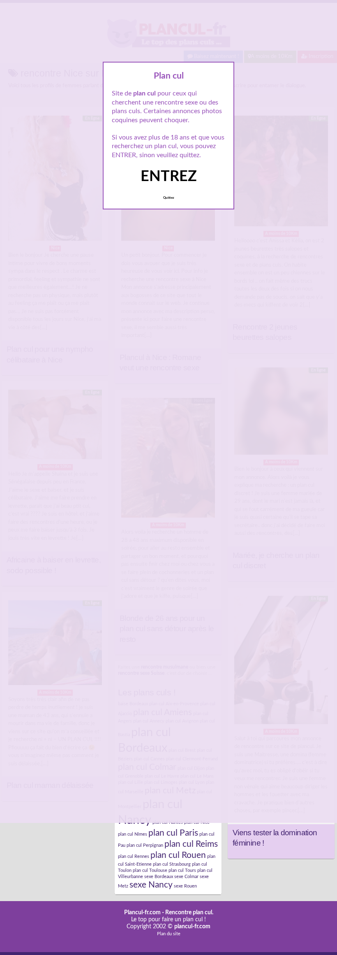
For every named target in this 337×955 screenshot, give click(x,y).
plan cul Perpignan (145, 845)
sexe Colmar (186, 876)
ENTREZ (169, 176)
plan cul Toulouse (150, 870)
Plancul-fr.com (142, 912)
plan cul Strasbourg (172, 864)
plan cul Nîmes (132, 834)
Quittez (168, 198)
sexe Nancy (151, 885)
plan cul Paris (173, 833)
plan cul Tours (182, 870)
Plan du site (168, 934)
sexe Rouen (185, 886)
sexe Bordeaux (158, 876)
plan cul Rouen (178, 855)
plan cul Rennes (133, 856)
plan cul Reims (191, 844)
